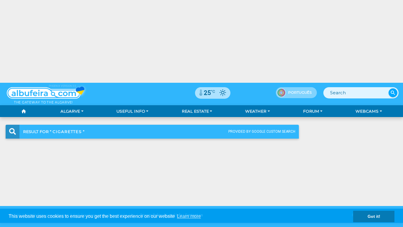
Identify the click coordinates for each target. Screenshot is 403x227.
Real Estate (195, 111)
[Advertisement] (201, 41)
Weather (255, 111)
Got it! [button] (374, 216)
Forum (311, 111)
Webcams (367, 111)
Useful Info (131, 111)
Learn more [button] (189, 216)
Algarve (70, 111)
